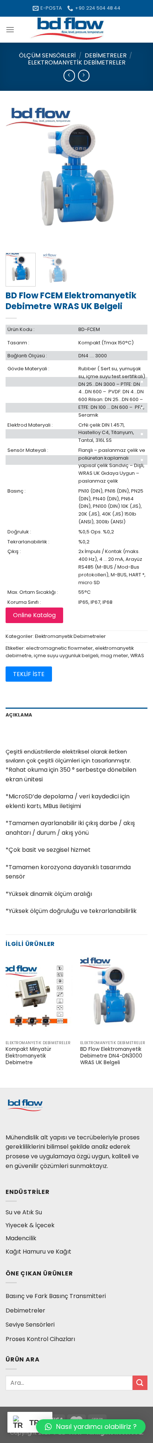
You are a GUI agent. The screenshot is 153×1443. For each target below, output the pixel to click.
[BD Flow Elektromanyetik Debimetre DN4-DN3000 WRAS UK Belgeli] (113, 996)
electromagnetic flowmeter (59, 648)
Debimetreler (106, 55)
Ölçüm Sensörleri (47, 55)
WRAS (137, 655)
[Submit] (140, 1383)
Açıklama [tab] (19, 715)
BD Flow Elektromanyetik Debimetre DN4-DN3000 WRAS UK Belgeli (111, 1056)
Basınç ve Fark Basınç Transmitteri (56, 1296)
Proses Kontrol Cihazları (40, 1339)
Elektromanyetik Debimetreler (77, 62)
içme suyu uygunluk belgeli (66, 655)
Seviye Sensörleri (30, 1324)
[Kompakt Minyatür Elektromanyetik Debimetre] (39, 996)
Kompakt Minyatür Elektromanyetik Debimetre (28, 1056)
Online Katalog (34, 615)
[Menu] (10, 29)
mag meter (114, 655)
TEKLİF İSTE (29, 674)
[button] (91, 1426)
